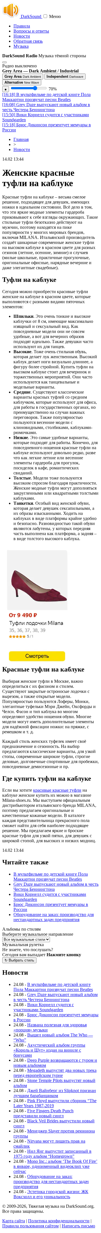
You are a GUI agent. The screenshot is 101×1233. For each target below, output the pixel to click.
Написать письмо (78, 1225)
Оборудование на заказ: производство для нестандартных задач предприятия (53, 917)
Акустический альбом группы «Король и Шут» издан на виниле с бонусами (49, 1050)
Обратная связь (28, 41)
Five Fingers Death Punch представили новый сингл (43, 1113)
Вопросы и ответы (31, 31)
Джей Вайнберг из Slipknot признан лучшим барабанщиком (54, 1093)
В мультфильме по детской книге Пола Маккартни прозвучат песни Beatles (46, 97)
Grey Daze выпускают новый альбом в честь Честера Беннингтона (46, 107)
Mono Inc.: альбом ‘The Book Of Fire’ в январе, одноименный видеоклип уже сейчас (55, 1166)
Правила (21, 26)
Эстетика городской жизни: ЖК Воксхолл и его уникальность (50, 1194)
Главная (21, 139)
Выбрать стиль (19, 960)
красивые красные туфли (57, 790)
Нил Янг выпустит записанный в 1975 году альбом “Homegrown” (52, 1154)
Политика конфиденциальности (58, 1220)
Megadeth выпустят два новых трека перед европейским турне (55, 1073)
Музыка (21, 46)
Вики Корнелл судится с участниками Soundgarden (43, 1007)
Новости (21, 36)
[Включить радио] (4, 62)
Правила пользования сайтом (30, 1225)
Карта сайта (13, 1220)
